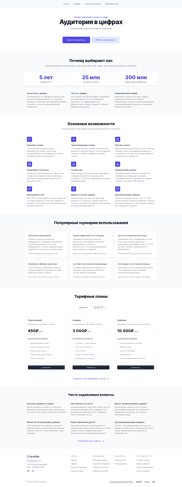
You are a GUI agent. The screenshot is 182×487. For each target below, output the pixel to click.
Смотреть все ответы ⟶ (91, 441)
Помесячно (83, 307)
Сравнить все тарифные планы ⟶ (91, 378)
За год (99, 307)
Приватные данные (100, 471)
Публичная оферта (100, 460)
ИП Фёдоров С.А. (34, 461)
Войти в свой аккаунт (105, 40)
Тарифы (77, 4)
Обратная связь (111, 4)
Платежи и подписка (101, 464)
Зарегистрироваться (76, 40)
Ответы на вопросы (92, 4)
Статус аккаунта (143, 471)
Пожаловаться (121, 464)
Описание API (120, 460)
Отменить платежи (100, 467)
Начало (67, 4)
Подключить (46, 367)
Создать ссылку (143, 460)
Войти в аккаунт (143, 464)
